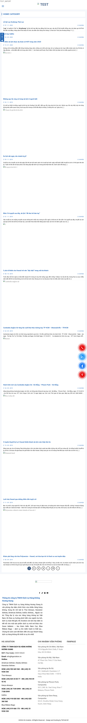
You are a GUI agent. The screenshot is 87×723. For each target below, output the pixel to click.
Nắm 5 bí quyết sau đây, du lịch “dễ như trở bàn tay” (21, 213)
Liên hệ (2, 36)
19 (53, 568)
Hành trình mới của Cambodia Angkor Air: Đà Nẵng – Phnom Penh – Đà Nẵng (30, 385)
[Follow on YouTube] (47, 593)
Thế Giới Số (64, 720)
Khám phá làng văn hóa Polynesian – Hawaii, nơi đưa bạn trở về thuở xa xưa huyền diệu (34, 556)
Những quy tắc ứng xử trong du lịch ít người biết (20, 99)
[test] (43, 6)
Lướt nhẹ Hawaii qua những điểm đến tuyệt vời (19, 499)
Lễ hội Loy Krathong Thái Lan (13, 22)
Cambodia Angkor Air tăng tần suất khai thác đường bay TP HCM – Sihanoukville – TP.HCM (35, 328)
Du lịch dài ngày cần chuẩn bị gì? (14, 156)
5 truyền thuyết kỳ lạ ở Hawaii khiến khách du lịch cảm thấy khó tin (27, 442)
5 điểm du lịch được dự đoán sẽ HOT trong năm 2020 (22, 42)
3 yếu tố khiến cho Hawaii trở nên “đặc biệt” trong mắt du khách (25, 270)
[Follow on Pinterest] (45, 593)
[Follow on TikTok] (42, 593)
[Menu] (3, 6)
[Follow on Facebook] (39, 593)
